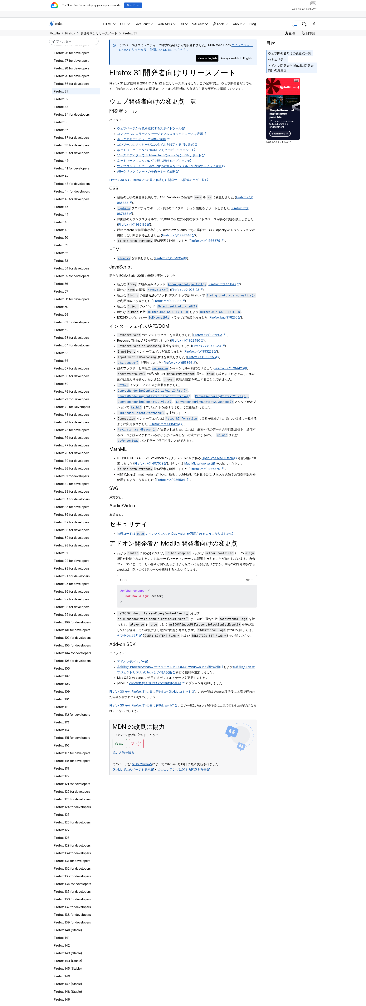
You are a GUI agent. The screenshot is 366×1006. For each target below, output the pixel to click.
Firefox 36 (61, 130)
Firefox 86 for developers (72, 515)
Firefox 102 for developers (72, 638)
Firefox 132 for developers (72, 869)
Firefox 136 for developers (72, 899)
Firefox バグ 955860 (177, 363)
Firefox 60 (61, 315)
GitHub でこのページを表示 (132, 769)
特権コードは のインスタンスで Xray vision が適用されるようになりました (173, 534)
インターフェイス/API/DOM (139, 326)
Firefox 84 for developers (72, 499)
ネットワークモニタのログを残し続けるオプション (152, 161)
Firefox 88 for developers (72, 530)
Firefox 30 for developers (72, 84)
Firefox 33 (61, 107)
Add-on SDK (122, 644)
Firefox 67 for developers (72, 368)
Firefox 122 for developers (72, 792)
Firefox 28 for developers (71, 68)
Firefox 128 (62, 838)
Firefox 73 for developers (72, 415)
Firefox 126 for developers (72, 822)
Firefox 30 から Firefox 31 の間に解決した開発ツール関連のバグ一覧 (157, 180)
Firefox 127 (62, 830)
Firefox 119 (61, 769)
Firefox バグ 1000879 (205, 241)
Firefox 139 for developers (72, 922)
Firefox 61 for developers (71, 322)
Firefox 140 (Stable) (68, 930)
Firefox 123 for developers (72, 799)
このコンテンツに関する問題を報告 (182, 769)
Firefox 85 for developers (71, 507)
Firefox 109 (62, 692)
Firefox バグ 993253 (199, 351)
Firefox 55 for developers (71, 276)
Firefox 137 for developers (72, 907)
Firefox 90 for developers (72, 545)
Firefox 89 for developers (72, 538)
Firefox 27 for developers (71, 61)
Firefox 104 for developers (72, 653)
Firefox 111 (61, 707)
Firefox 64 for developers (72, 345)
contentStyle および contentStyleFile (155, 683)
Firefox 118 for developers (72, 761)
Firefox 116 (61, 745)
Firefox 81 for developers (71, 476)
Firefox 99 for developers (72, 615)
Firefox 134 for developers (72, 884)
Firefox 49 (61, 230)
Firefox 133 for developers (72, 876)
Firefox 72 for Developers (72, 407)
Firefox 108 (62, 684)
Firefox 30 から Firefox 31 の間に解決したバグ (141, 705)
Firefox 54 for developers (72, 268)
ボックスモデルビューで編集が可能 (141, 139)
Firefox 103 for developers (72, 645)
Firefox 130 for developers (72, 853)
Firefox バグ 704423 (229, 368)
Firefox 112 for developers (72, 715)
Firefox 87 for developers (72, 522)
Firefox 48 (61, 222)
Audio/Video (122, 505)
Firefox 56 (61, 284)
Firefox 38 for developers (72, 145)
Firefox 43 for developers (72, 184)
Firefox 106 (62, 669)
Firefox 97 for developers (72, 599)
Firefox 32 (61, 99)
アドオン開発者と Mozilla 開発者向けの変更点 (291, 68)
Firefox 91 (61, 553)
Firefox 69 (61, 384)
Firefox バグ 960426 (164, 424)
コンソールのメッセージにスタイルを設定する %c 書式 (155, 144)
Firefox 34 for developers (72, 115)
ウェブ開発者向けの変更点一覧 (289, 53)
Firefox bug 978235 (223, 317)
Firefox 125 (61, 815)
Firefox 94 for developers (72, 576)
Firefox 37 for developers (72, 138)
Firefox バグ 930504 (170, 480)
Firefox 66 (61, 361)
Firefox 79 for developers (72, 461)
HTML (115, 249)
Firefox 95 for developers (71, 584)
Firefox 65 (61, 353)
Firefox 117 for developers (72, 753)
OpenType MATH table (218, 458)
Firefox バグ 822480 (185, 340)
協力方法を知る (123, 752)
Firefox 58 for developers (71, 299)
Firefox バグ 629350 (169, 258)
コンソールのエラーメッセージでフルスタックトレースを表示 (160, 134)
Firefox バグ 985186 (132, 224)
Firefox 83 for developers (72, 492)
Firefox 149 (62, 999)
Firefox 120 (62, 776)
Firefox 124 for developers (72, 807)
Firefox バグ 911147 (222, 284)
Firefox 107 (62, 676)
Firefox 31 (61, 91)
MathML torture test (198, 463)
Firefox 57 (61, 292)
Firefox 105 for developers (72, 661)
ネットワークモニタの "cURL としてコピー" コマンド (154, 150)
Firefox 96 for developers (72, 592)
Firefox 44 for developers (72, 192)
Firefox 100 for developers (72, 622)
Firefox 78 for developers (72, 453)
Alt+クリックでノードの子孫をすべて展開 (146, 171)
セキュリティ (277, 59)
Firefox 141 (61, 938)
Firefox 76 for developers (72, 438)
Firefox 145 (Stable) (68, 969)
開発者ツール (123, 111)
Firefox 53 (61, 261)
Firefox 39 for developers (72, 153)
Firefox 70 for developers (72, 392)
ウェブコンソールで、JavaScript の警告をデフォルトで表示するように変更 (169, 166)
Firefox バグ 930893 (207, 335)
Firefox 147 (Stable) (68, 984)
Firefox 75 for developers (71, 430)
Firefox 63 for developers (72, 338)
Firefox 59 (61, 307)
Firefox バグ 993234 (206, 346)
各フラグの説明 (128, 635)
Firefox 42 (61, 176)
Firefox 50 (61, 238)
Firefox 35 (61, 122)
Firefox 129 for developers (72, 846)
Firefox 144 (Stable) (68, 961)
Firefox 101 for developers (72, 630)
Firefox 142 (62, 946)
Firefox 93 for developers (72, 569)
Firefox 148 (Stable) (68, 992)
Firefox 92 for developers (71, 561)
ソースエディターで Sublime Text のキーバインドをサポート (159, 155)
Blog (252, 24)
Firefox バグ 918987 (167, 301)
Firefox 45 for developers (72, 199)
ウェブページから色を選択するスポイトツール (149, 128)
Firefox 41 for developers (71, 168)
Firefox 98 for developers (72, 607)
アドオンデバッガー (131, 661)
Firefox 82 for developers (71, 484)
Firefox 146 (62, 976)
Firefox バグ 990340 (176, 235)
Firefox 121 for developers (72, 784)
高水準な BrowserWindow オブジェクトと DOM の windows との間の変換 (168, 667)
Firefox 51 (61, 245)
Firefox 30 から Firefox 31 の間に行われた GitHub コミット (150, 691)
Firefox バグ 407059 (148, 463)
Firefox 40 (61, 161)
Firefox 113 (61, 722)
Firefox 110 (61, 699)
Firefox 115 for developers (72, 738)
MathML (118, 449)
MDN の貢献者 (142, 764)
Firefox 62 (61, 330)
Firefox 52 (61, 253)
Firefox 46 (61, 207)
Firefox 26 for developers (71, 53)
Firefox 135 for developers (72, 892)
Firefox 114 (61, 730)
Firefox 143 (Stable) (68, 953)
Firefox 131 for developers (72, 861)
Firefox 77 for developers (72, 445)
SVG (113, 488)
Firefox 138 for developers (72, 915)
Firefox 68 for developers (72, 376)
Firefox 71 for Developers (72, 399)
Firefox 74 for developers (72, 422)
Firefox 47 (61, 215)
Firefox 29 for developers (71, 76)
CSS (113, 188)
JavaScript (120, 267)
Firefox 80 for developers (72, 468)
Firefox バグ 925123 (185, 290)
